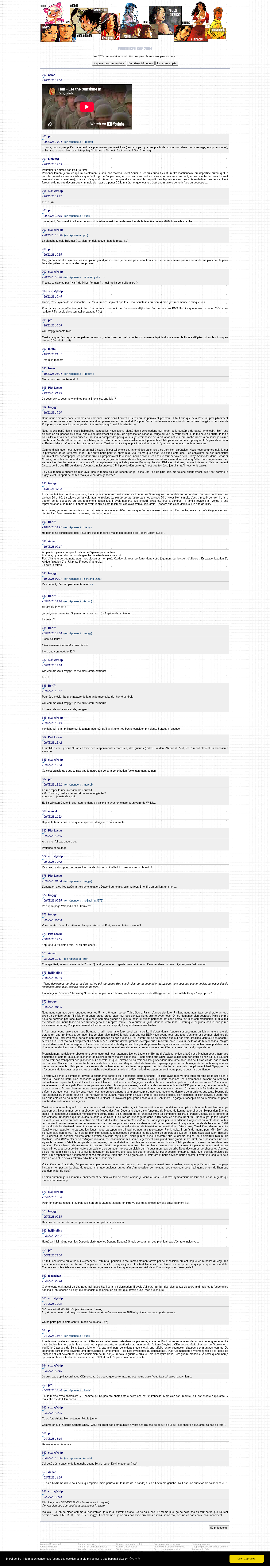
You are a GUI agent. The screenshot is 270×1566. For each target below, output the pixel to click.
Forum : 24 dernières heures (92, 1546)
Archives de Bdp (200, 1549)
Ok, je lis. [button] (135, 1558)
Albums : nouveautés (127, 1546)
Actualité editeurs (49, 1546)
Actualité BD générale (51, 1544)
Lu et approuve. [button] (247, 1558)
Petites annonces (201, 1544)
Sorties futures (123, 1549)
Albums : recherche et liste (129, 1544)
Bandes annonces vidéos (167, 1544)
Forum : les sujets (87, 1544)
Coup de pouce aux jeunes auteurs (210, 1546)
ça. (92, 584)
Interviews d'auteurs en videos (169, 1546)
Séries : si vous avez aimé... (168, 1549)
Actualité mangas (49, 1549)
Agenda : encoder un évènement (94, 1549)
